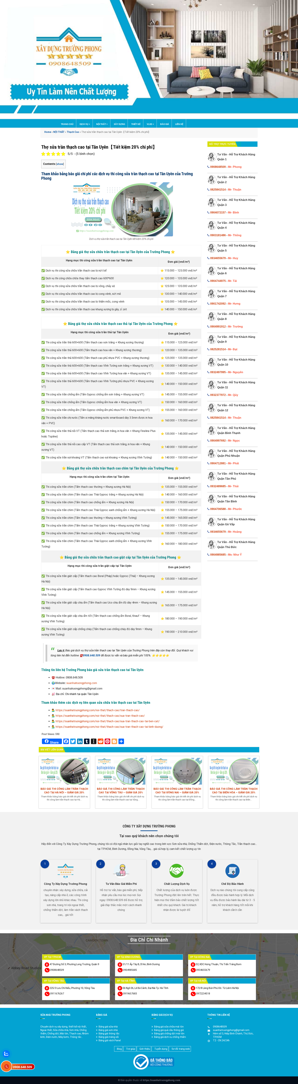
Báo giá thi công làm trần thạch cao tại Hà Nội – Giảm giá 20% (64, 790)
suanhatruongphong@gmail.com (231, 1030)
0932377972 (218, 394)
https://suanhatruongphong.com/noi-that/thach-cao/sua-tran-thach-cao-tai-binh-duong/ (109, 726)
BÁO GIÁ (164, 124)
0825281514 (218, 349)
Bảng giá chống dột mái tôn (169, 1033)
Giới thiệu (145, 1048)
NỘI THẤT (102, 124)
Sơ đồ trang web (181, 1048)
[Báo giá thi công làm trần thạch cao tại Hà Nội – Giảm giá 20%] (64, 771)
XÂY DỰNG (119, 124)
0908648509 (218, 166)
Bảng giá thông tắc (109, 1033)
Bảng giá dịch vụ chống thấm (170, 1037)
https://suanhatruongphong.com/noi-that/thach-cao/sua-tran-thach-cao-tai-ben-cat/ (108, 721)
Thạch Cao (73, 132)
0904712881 (218, 463)
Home (47, 132)
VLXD (150, 124)
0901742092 (218, 303)
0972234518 (203, 993)
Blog (119, 1048)
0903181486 (218, 235)
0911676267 (57, 993)
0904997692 (218, 440)
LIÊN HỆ (179, 124)
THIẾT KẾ (136, 124)
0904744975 (218, 280)
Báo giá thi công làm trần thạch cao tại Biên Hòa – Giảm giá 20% (233, 790)
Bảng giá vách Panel (110, 1040)
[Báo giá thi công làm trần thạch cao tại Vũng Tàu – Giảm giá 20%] (121, 771)
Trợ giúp (130, 1048)
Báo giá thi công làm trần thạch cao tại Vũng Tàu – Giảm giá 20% (121, 790)
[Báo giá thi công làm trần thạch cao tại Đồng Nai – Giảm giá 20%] (177, 771)
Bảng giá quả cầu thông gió (169, 1030)
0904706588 (218, 509)
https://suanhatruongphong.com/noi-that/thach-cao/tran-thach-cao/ (98, 710)
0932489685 (218, 486)
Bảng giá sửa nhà (108, 1026)
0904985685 (218, 554)
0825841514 (218, 189)
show (60, 164)
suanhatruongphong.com (81, 683)
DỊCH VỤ (85, 124)
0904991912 (218, 326)
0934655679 (218, 258)
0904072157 (218, 212)
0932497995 (218, 372)
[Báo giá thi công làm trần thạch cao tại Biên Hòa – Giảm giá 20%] (234, 771)
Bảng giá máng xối (109, 1037)
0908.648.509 (91, 655)
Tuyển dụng (160, 1048)
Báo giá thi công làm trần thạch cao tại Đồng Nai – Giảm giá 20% (177, 790)
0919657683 (130, 993)
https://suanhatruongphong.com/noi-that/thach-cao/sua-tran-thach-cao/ (100, 715)
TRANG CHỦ (67, 124)
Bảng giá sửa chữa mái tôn (169, 1026)
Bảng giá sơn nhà (108, 1030)
